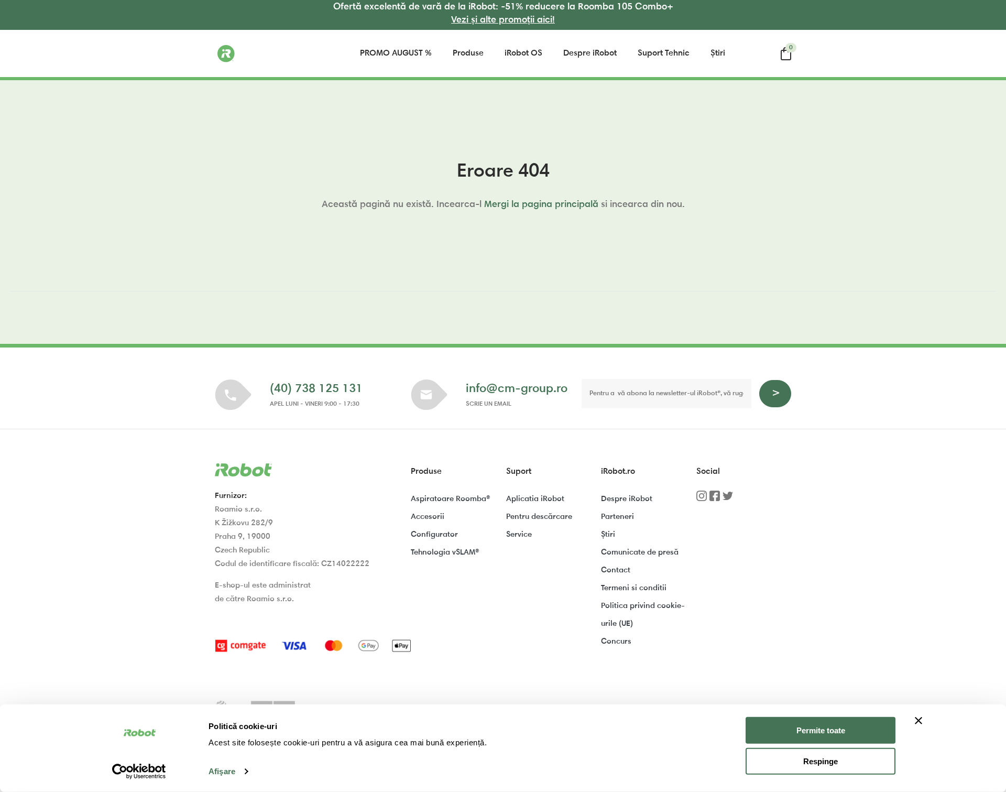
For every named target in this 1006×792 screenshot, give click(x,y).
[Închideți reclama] (918, 720)
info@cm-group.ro (516, 389)
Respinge (820, 761)
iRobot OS (523, 53)
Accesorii (427, 517)
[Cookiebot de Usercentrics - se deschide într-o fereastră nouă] (139, 771)
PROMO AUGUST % (396, 53)
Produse (468, 53)
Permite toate (820, 730)
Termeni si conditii (633, 588)
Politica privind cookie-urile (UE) (643, 615)
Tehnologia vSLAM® (445, 553)
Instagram (701, 499)
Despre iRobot (590, 53)
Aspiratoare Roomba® (450, 499)
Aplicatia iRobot (535, 499)
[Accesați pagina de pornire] (267, 53)
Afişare (222, 771)
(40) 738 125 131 (316, 389)
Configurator (434, 535)
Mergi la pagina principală (541, 205)
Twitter (728, 499)
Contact (615, 570)
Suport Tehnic (664, 53)
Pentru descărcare (539, 517)
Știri (717, 53)
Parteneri (617, 517)
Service (519, 535)
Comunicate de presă (640, 553)
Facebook (714, 499)
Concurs (616, 642)
